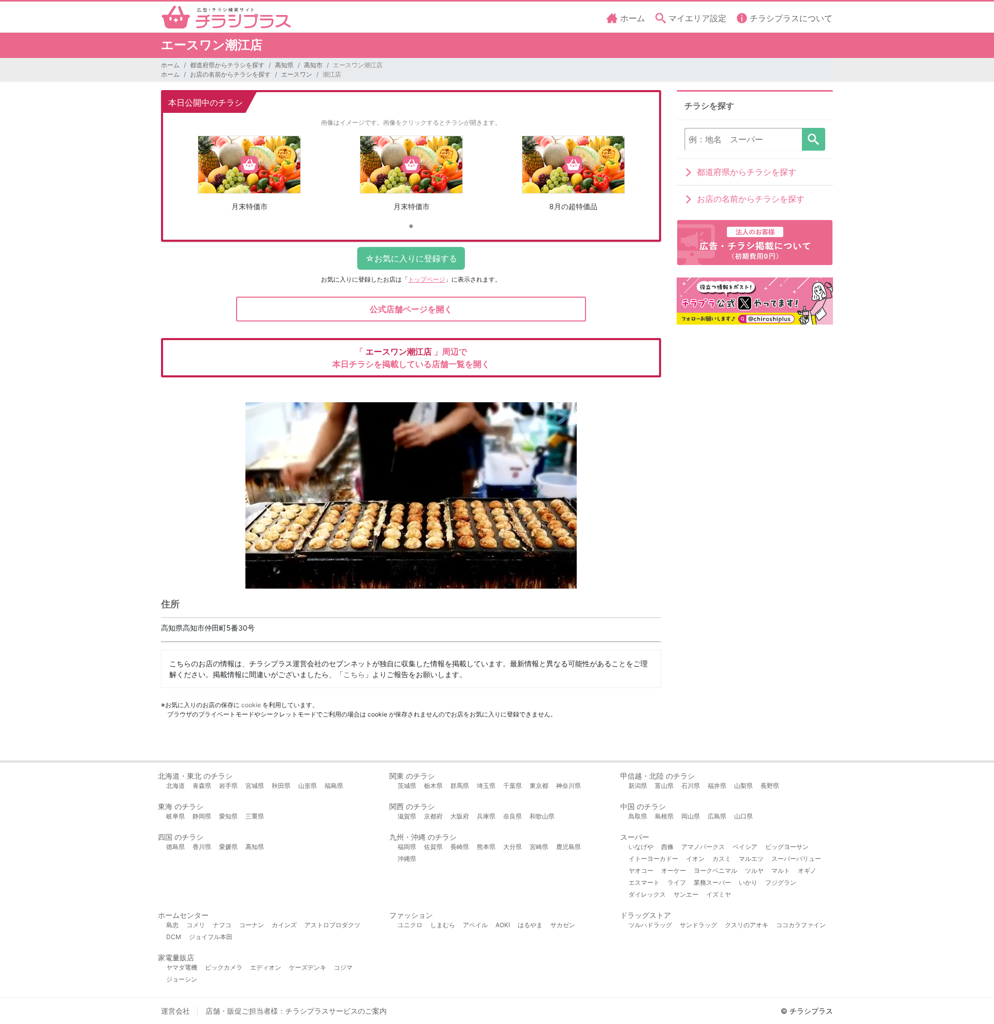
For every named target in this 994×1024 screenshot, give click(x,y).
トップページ (426, 279)
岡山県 (690, 816)
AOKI (502, 925)
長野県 (770, 785)
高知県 (284, 65)
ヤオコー (640, 870)
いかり (748, 882)
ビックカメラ (223, 967)
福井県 (717, 785)
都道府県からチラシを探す (227, 65)
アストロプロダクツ (332, 925)
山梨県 (743, 785)
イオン (695, 858)
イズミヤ (718, 894)
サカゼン (562, 925)
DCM (173, 937)
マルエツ (751, 858)
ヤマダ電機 (181, 967)
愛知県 (228, 816)
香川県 (202, 847)
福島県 (334, 785)
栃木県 (433, 785)
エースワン (296, 74)
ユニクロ (410, 925)
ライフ (676, 882)
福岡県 (407, 847)
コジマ (343, 967)
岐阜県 (175, 816)
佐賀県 (433, 847)
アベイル (475, 925)
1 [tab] (411, 227)
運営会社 (175, 1010)
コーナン (251, 925)
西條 (667, 847)
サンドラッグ (698, 925)
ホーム (170, 65)
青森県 (202, 785)
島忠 (172, 925)
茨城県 (407, 785)
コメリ (195, 925)
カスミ (721, 858)
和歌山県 (542, 816)
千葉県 (512, 785)
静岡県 (202, 816)
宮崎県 (539, 847)
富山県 (664, 785)
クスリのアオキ (746, 925)
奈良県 (512, 816)
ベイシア (745, 847)
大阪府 (459, 816)
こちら (354, 674)
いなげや (640, 847)
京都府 (433, 816)
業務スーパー (712, 882)
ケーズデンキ (307, 967)
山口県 (743, 816)
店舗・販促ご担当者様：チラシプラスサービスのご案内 (296, 1010)
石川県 (690, 785)
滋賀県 (407, 816)
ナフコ (222, 925)
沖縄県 (407, 858)
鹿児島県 (568, 847)
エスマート (644, 882)
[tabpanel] (249, 177)
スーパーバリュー (796, 858)
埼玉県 (486, 785)
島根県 (664, 816)
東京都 (539, 785)
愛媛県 (228, 847)
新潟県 (637, 785)
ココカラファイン (801, 925)
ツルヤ (754, 870)
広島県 (717, 816)
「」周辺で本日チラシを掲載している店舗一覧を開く (411, 357)
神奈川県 (568, 785)
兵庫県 (486, 816)
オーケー (673, 870)
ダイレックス (647, 894)
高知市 (313, 65)
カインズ (284, 925)
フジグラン (780, 882)
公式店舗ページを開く (411, 309)
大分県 (512, 847)
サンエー (686, 894)
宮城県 (254, 785)
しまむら (442, 925)
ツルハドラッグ (650, 925)
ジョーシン (181, 979)
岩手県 (228, 785)
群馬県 (459, 785)
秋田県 (281, 785)
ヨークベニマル (715, 870)
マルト (780, 870)
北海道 (175, 785)
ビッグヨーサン (787, 847)
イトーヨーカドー (653, 858)
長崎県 (459, 847)
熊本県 (486, 847)
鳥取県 (637, 816)
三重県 (254, 816)
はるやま (530, 925)
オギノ (807, 870)
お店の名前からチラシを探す (230, 74)
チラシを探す (813, 139)
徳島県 (175, 847)
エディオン (265, 967)
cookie (251, 705)
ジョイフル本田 (210, 937)
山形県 (307, 785)
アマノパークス (703, 847)
